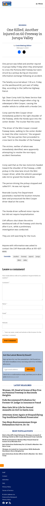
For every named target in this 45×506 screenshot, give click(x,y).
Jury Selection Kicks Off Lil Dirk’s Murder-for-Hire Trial (22, 455)
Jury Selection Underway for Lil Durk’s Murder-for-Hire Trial (22, 445)
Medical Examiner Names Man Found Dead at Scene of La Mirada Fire (20, 440)
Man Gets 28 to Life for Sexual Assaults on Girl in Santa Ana (17, 408)
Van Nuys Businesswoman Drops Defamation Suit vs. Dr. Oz (19, 423)
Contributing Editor (24, 45)
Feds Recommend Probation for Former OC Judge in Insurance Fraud (21, 401)
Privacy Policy (6, 487)
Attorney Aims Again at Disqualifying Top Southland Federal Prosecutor (22, 416)
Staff (3, 472)
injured (31, 256)
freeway (23, 256)
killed (19, 260)
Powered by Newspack (9, 497)
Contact (4, 476)
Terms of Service (7, 490)
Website (5, 322)
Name (4, 304)
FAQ (3, 483)
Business (22, 25)
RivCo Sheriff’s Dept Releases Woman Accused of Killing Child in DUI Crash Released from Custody (22, 436)
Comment (6, 282)
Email (4, 313)
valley (25, 260)
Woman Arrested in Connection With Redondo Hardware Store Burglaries (21, 450)
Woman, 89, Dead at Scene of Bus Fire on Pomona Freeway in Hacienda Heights (21, 392)
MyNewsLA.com (12, 377)
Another (16, 256)
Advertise (5, 479)
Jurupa (38, 256)
